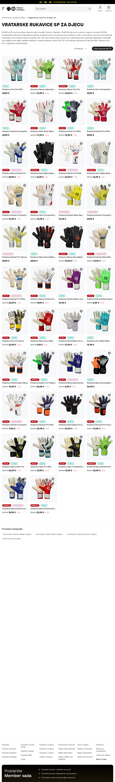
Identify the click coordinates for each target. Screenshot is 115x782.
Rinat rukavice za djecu (12, 539)
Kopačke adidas (27, 751)
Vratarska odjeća (103, 755)
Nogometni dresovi (85, 757)
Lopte (23, 759)
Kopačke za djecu (47, 745)
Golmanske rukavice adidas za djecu (17, 534)
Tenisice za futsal (9, 749)
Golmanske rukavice (66, 745)
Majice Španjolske (84, 753)
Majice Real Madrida (66, 749)
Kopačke (5, 745)
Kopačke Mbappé (9, 757)
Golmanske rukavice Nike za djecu (49, 534)
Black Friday (101, 759)
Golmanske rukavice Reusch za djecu (82, 534)
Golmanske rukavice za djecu (13, 18)
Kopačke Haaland (9, 753)
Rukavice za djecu (47, 749)
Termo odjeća (82, 745)
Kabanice (100, 745)
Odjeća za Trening (84, 749)
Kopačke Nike (26, 755)
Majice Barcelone (65, 753)
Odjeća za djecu (46, 757)
